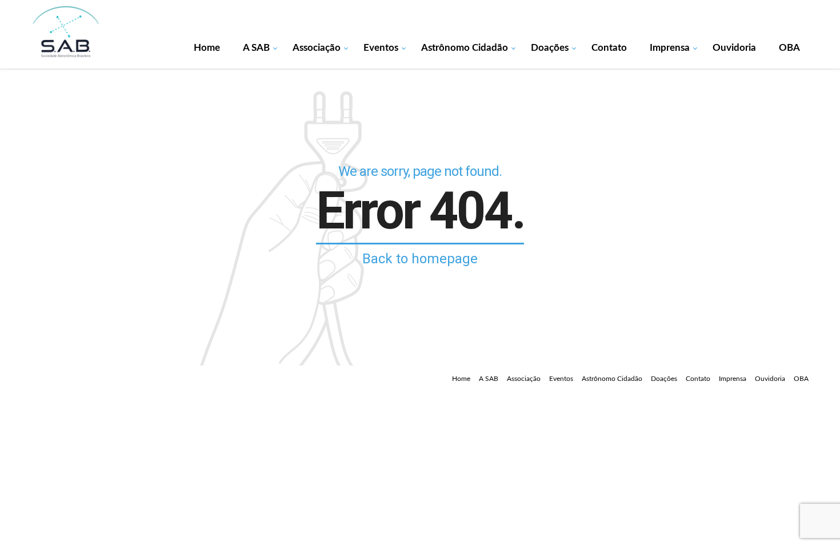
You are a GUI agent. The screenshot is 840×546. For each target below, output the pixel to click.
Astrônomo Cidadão (464, 48)
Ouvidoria (734, 48)
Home (207, 48)
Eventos (380, 48)
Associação (317, 48)
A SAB (256, 48)
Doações (550, 48)
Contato (609, 48)
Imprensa (670, 48)
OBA (789, 48)
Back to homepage (420, 259)
